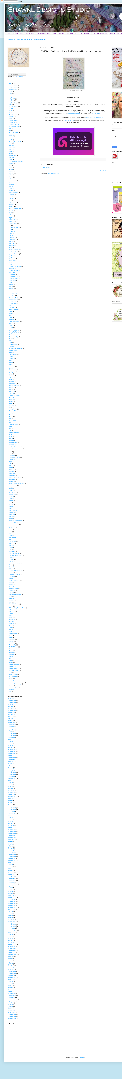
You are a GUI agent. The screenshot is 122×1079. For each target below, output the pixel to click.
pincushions (12, 516)
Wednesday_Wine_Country (16, 682)
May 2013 (10, 915)
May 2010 (10, 985)
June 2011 (10, 960)
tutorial (11, 662)
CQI (10, 225)
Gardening (12, 358)
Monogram (12, 455)
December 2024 (12, 710)
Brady (10, 165)
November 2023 (12, 724)
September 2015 (12, 860)
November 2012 (12, 927)
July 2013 (10, 911)
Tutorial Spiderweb (14, 668)
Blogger (82, 1057)
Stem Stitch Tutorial (14, 604)
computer (11, 204)
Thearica (11, 649)
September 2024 (12, 714)
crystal (10, 247)
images (11, 401)
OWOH (11, 489)
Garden (11, 356)
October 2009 (11, 997)
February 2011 (11, 968)
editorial (11, 284)
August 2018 (11, 798)
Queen (11, 535)
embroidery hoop (13, 299)
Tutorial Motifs (12, 666)
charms (11, 190)
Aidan (10, 93)
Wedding (11, 680)
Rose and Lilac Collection (15, 570)
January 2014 (11, 899)
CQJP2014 (12, 231)
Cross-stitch (12, 245)
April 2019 (10, 788)
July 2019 (10, 782)
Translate (20, 76)
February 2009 (11, 1010)
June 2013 (10, 913)
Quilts (10, 549)
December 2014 (12, 878)
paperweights (12, 494)
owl (10, 487)
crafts (10, 233)
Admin (10, 91)
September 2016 (12, 837)
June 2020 (10, 763)
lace (10, 422)
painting (11, 491)
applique (11, 101)
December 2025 (12, 700)
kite (10, 418)
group (10, 374)
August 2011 (11, 956)
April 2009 (10, 1007)
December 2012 (12, 925)
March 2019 (11, 790)
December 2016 (12, 831)
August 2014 (11, 886)
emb (10, 290)
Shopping (11, 592)
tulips (10, 658)
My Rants (11, 471)
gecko (10, 360)
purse (10, 532)
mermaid (11, 440)
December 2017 (12, 808)
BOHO (10, 149)
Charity (11, 188)
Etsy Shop (11, 307)
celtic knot (11, 184)
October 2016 (11, 835)
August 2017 (11, 815)
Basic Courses (30, 33)
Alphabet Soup (13, 95)
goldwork (11, 368)
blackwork (11, 138)
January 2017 (11, 829)
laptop (10, 426)
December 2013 (12, 901)
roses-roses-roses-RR (14, 574)
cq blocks (11, 216)
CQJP (10, 229)
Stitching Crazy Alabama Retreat (17, 608)
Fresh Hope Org (13, 350)
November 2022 (12, 736)
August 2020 (11, 761)
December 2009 (12, 995)
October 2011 (11, 952)
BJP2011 (11, 134)
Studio (10, 617)
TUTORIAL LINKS (84, 33)
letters (10, 428)
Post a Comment (47, 167)
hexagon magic (13, 383)
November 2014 (12, 880)
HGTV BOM (12, 391)
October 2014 (11, 882)
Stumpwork (12, 619)
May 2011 (10, 962)
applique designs (13, 103)
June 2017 (10, 819)
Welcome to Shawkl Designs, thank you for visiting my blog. (27, 39)
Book (10, 153)
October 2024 (11, 712)
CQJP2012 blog (96, 113)
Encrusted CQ (12, 301)
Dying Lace (12, 274)
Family (10, 317)
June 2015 (10, 866)
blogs (10, 143)
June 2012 (10, 936)
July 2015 (10, 864)
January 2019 (11, 792)
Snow (10, 596)
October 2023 (11, 726)
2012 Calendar (13, 85)
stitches (11, 606)
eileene (11, 286)
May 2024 (10, 718)
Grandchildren (12, 370)
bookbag (11, 157)
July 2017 (10, 817)
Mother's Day (12, 459)
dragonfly (11, 268)
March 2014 (11, 895)
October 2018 (11, 794)
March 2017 (11, 825)
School (11, 578)
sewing (11, 584)
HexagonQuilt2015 (14, 385)
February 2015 (11, 874)
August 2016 (11, 839)
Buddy (10, 167)
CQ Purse (11, 222)
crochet (11, 241)
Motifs (10, 463)
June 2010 (10, 983)
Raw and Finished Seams (15, 555)
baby (10, 104)
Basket (11, 108)
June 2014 (10, 890)
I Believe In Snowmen (14, 395)
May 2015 (10, 868)
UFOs (10, 672)
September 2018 (12, 796)
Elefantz (11, 288)
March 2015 (11, 872)
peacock (11, 504)
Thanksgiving (12, 645)
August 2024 (11, 716)
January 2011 (11, 969)
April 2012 (10, 940)
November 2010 (12, 973)
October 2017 (11, 812)
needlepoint (12, 475)
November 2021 (12, 753)
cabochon (11, 179)
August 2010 (11, 979)
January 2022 (11, 749)
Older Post (103, 171)
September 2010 (12, 977)
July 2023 (10, 732)
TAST (10, 631)
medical (11, 436)
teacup (11, 637)
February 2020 (11, 769)
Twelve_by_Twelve (14, 670)
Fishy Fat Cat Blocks (14, 333)
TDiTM (10, 635)
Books (10, 159)
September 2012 (12, 931)
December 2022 (12, 734)
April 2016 (10, 847)
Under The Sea (13, 674)
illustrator (11, 399)
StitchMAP (11, 612)
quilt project (12, 543)
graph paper (12, 372)
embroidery (12, 296)
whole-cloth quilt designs (15, 684)
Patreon (11, 498)
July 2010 (10, 981)
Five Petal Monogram (14, 335)
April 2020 (10, 767)
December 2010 (12, 971)
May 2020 (10, 765)
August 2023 (11, 730)
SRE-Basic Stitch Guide (100, 33)
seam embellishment (14, 580)
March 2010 (11, 989)
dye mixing (12, 272)
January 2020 (11, 771)
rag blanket (12, 551)
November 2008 (12, 1016)
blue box (11, 145)
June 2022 (10, 743)
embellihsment (13, 292)
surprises (11, 623)
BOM (10, 151)
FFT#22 (11, 327)
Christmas (11, 194)
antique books (12, 97)
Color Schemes (13, 202)
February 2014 (11, 897)
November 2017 (12, 810)
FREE (10, 342)
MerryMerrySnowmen (14, 446)
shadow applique (13, 588)
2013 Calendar (13, 87)
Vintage (11, 678)
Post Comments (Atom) (53, 173)
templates (11, 641)
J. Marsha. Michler (68, 120)
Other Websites (13, 485)
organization (12, 479)
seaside (11, 582)
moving (11, 465)
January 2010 (11, 993)
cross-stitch (12, 243)
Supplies (11, 621)
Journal (11, 417)
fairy (10, 315)
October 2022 (11, 737)
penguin (11, 506)
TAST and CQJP (13, 633)
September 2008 (12, 1018)
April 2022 (10, 747)
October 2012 (11, 929)
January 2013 (11, 923)
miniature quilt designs (15, 450)
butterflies (11, 173)
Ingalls (10, 403)
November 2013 (12, 903)
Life (10, 430)
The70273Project (13, 647)
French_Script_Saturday (15, 348)
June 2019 (10, 784)
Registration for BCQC (15, 563)
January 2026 (11, 698)
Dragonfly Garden (13, 270)
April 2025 (10, 706)
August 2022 (11, 739)
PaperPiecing (12, 493)
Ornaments (12, 481)
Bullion (11, 169)
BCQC (10, 110)
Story (10, 615)
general (11, 362)
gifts (10, 364)
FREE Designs (13, 344)
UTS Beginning (13, 676)
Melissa (11, 438)
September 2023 (12, 728)
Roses (10, 572)
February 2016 (11, 851)
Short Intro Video (18, 33)
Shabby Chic (12, 586)
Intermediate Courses (43, 33)
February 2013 (11, 921)
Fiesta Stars (12, 329)
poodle (11, 518)
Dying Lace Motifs (13, 276)
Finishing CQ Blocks (14, 331)
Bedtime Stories (13, 120)
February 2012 (11, 944)
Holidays (11, 393)
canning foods (12, 181)
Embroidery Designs (14, 298)
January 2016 (11, 853)
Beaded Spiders (13, 114)
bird (10, 130)
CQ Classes (12, 218)
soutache (11, 598)
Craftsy (11, 235)
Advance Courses (58, 33)
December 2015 (12, 854)
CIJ (10, 196)
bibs (10, 128)
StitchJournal (12, 610)
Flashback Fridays (13, 337)
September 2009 (12, 999)
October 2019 (11, 776)
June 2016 (10, 843)
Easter (10, 282)
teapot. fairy (12, 639)
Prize (10, 526)
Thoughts (11, 654)
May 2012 (10, 938)
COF (10, 200)
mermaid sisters (13, 442)
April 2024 (10, 720)
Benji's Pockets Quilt (14, 124)
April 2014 (10, 893)
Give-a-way (12, 366)
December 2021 (12, 751)
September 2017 (12, 813)
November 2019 (12, 774)
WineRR (11, 686)
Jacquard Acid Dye (14, 411)
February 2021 (11, 755)
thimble (11, 651)
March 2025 (11, 708)
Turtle (10, 660)
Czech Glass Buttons (14, 249)
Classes (11, 198)
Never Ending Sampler (15, 477)
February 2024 (11, 722)
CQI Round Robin (13, 227)
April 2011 (10, 964)
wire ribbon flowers (14, 688)
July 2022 (10, 741)
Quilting (11, 547)
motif (10, 461)
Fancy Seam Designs (14, 321)
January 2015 (11, 876)
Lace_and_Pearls (13, 424)
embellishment (13, 294)
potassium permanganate (15, 520)
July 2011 (10, 958)
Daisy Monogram (13, 251)
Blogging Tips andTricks (15, 142)
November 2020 (12, 757)
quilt (10, 539)
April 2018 (10, 804)
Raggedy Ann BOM (14, 553)
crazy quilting (12, 239)
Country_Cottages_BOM (15, 208)
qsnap (10, 533)
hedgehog (11, 381)
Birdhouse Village (13, 132)
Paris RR (11, 496)
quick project (12, 537)
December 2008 (12, 1014)
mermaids (11, 444)
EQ (10, 305)
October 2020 (11, 759)
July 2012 (10, 934)
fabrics (10, 311)
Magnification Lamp (14, 432)
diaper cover (12, 259)
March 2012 (11, 942)
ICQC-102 (11, 397)
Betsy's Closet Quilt (14, 126)
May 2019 (10, 786)
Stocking (11, 613)
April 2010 (10, 987)
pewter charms (13, 510)
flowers (11, 338)
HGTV (10, 389)
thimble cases (12, 652)
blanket (11, 140)
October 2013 (11, 905)
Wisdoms (11, 689)
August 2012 (11, 932)
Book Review (12, 155)
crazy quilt (11, 237)
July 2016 (10, 841)
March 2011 (11, 966)
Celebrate (11, 183)
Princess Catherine (14, 524)
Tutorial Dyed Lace (14, 664)
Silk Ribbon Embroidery (15, 594)
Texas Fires (12, 643)
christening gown (13, 192)
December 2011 (12, 948)
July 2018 (10, 800)
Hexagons (11, 387)
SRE (10, 602)
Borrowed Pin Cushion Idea (16, 161)
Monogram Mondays (14, 457)
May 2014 (10, 892)
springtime (11, 600)
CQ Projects (12, 220)
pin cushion (12, 514)
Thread (11, 656)
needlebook (12, 473)
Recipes (11, 559)
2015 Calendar (13, 89)
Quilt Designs (12, 541)
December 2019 (12, 773)
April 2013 (10, 917)
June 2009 (10, 1003)
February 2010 (11, 991)
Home (8, 33)
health (10, 379)
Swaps (11, 627)
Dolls (10, 264)
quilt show (11, 545)
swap (10, 625)
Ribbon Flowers (13, 567)
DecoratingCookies (14, 253)
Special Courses (71, 33)
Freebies (11, 346)
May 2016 (10, 845)
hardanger (11, 375)
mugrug (11, 467)
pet (10, 508)
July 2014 (10, 888)
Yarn (10, 691)
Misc (10, 452)
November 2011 (12, 950)
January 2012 (11, 946)
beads (10, 118)
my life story (12, 469)
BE (10, 112)
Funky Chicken (13, 354)
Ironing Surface (13, 409)
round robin (12, 576)
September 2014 (12, 884)
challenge (11, 186)
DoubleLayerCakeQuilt (15, 266)
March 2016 (11, 849)
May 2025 (10, 704)
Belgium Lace (12, 122)
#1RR (10, 83)
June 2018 (10, 802)
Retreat (11, 565)
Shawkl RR (12, 590)
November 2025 (12, 702)
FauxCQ (11, 325)
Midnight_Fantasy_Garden (16, 448)
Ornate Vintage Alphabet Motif (16, 483)
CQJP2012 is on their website (94, 117)
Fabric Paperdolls (13, 309)
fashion (11, 323)
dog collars (12, 260)
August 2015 (11, 862)
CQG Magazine (13, 223)
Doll (10, 262)
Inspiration (11, 405)
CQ (10, 214)
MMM (10, 454)
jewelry (11, 413)
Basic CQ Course (13, 106)
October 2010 (11, 975)
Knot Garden (12, 420)
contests (11, 206)
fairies (10, 313)
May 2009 (10, 1005)
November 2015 (12, 856)
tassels (11, 629)
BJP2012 (11, 136)
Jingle (10, 415)
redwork (11, 561)
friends (11, 352)
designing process (14, 255)
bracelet (11, 163)
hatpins (11, 378)
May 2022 (10, 745)
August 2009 (11, 1001)
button (10, 175)
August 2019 (11, 780)
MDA (10, 434)
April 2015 (10, 870)
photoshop (12, 512)
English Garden (13, 303)
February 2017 (11, 827)
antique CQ (12, 99)
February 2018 (11, 806)
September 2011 (12, 954)
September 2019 (12, 778)
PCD (10, 502)
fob (10, 340)
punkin (11, 530)
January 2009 (11, 1012)
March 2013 (11, 919)
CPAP (10, 212)
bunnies (11, 171)
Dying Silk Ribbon (13, 278)
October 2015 (11, 858)
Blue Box (11, 147)
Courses (11, 210)
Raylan (11, 557)
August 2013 (11, 909)
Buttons (11, 177)
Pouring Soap (12, 522)
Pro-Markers (12, 528)
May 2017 (10, 821)
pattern (11, 500)
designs (11, 257)
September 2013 (12, 907)
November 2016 (12, 833)
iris (10, 407)
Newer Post (44, 171)
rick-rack (11, 569)
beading (11, 116)
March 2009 (11, 1008)
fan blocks (11, 319)
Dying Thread (12, 280)
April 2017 (10, 823)
